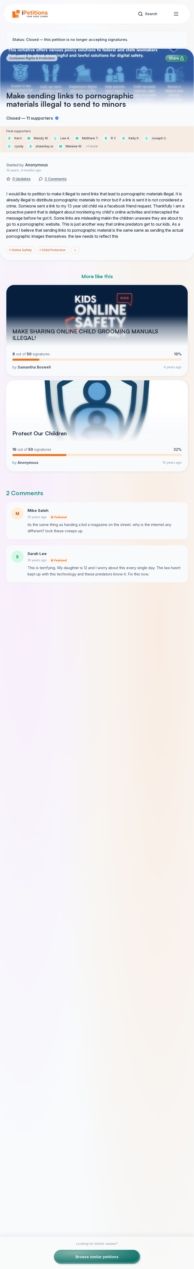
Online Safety (20, 250)
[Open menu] (176, 13)
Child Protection (52, 250)
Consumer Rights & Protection (32, 58)
